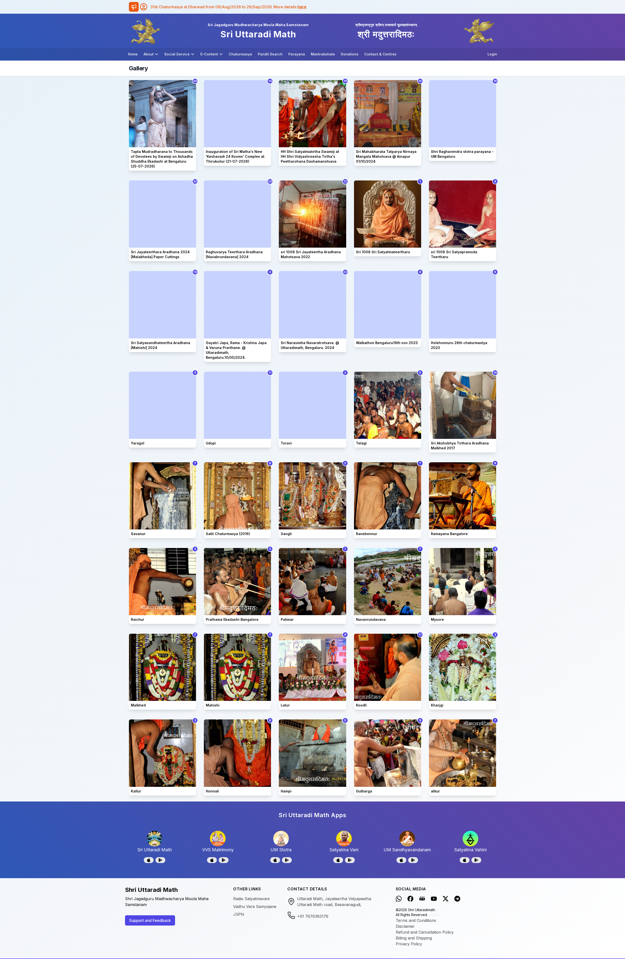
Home (133, 54)
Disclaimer (405, 926)
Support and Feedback (150, 920)
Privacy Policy (409, 943)
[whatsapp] (399, 899)
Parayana (296, 54)
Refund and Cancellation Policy (425, 932)
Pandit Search (270, 54)
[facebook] (410, 899)
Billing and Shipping (414, 938)
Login (492, 54)
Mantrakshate (323, 54)
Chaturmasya (240, 54)
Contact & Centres (380, 54)
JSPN (238, 914)
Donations (349, 54)
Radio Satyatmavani (251, 898)
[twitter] (445, 899)
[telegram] (457, 899)
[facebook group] (422, 899)
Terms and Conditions (416, 920)
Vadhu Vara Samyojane (254, 906)
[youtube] (434, 899)
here (301, 6)
